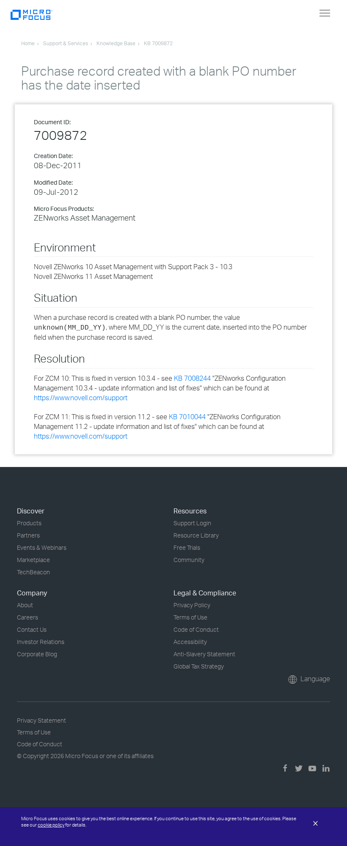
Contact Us (32, 629)
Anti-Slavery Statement (204, 654)
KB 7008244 (192, 378)
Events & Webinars (41, 547)
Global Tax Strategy (199, 666)
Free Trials (187, 547)
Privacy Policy (192, 605)
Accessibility (190, 641)
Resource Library (196, 535)
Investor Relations (40, 641)
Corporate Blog (37, 654)
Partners (28, 535)
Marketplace (33, 559)
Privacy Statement (41, 720)
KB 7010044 (187, 416)
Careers (27, 617)
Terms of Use (190, 617)
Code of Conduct (196, 629)
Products (29, 523)
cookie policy (51, 825)
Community (189, 559)
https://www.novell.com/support (80, 397)
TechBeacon (33, 572)
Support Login (192, 523)
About (25, 605)
